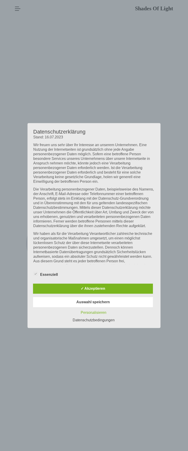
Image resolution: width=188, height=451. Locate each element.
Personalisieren (93, 312)
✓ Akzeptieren (93, 288)
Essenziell (49, 275)
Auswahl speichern (93, 302)
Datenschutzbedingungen (94, 320)
